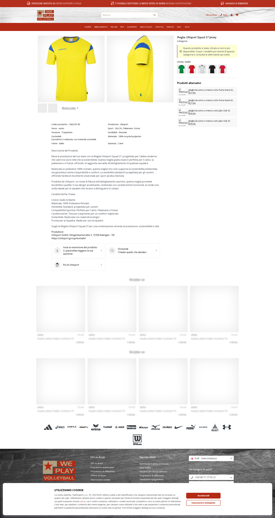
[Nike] (179, 427)
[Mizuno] (155, 427)
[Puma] (191, 427)
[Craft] (84, 427)
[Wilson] (137, 440)
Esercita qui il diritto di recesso (154, 463)
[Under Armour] (227, 427)
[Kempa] (132, 427)
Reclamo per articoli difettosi (153, 471)
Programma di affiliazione (103, 471)
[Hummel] (108, 427)
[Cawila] (72, 427)
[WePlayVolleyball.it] (63, 470)
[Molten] (167, 427)
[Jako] (120, 427)
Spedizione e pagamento (151, 479)
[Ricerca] (154, 15)
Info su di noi (211, 15)
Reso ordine (145, 467)
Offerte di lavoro (98, 476)
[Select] (215, 427)
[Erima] (96, 427)
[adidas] (48, 427)
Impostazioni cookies (101, 480)
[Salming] (203, 427)
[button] (149, 15)
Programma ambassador (102, 467)
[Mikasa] (143, 427)
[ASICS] (60, 427)
